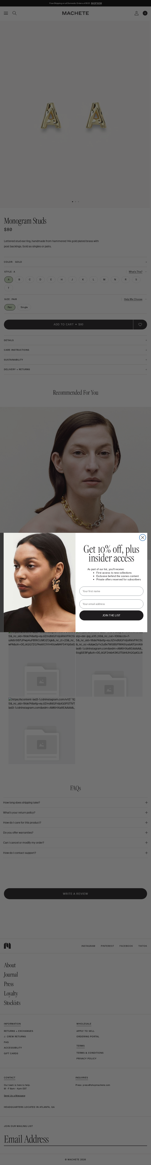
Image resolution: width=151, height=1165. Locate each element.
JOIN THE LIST (111, 615)
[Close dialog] (142, 537)
